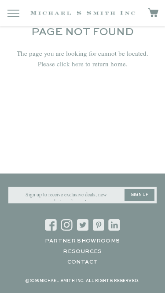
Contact (82, 262)
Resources (82, 251)
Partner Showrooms (82, 241)
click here (70, 63)
